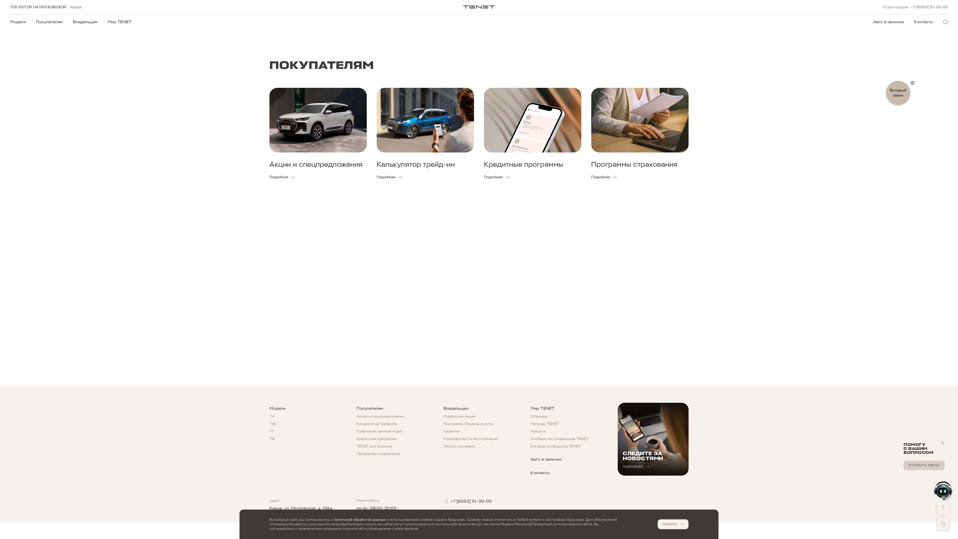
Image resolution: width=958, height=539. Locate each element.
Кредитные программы (376, 439)
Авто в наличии (888, 21)
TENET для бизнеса (374, 446)
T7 (271, 431)
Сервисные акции (459, 416)
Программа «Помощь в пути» (469, 424)
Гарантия (452, 431)
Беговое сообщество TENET (556, 446)
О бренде (539, 416)
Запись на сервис (459, 446)
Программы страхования (378, 454)
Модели (18, 21)
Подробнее (278, 177)
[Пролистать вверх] (943, 508)
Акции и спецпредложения (380, 416)
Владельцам (85, 21)
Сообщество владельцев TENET (560, 439)
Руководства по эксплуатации (471, 439)
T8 (271, 439)
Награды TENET (545, 424)
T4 (271, 416)
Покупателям (49, 21)
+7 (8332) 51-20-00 (929, 7)
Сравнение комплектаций (379, 431)
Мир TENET (120, 21)
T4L (273, 424)
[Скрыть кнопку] (913, 83)
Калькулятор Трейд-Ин (377, 424)
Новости (538, 431)
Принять (669, 524)
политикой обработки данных (359, 520)
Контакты (923, 21)
